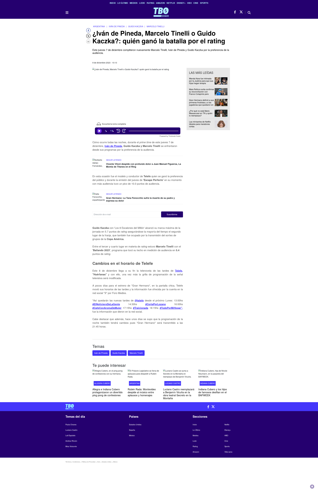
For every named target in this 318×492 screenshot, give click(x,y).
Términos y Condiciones (72, 462)
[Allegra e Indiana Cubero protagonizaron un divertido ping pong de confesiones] (108, 378)
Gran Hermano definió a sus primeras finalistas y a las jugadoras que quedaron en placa (201, 104)
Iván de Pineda (113, 146)
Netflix (171, 2)
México (132, 435)
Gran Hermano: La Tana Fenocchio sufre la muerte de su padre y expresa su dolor (140, 199)
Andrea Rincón (71, 441)
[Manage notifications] (312, 487)
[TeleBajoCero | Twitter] (241, 12)
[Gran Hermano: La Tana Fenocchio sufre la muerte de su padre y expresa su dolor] (98, 197)
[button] (172, 214)
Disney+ (181, 2)
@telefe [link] (139, 300)
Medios (134, 2)
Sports (204, 2)
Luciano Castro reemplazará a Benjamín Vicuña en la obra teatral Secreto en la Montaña (178, 393)
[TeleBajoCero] (111, 406)
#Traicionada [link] (140, 307)
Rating (150, 2)
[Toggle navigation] (67, 12)
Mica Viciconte (71, 446)
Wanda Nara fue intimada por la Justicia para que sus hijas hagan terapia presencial (201, 82)
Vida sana (228, 452)
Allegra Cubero (102, 383)
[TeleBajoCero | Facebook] (235, 12)
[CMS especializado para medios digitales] (231, 476)
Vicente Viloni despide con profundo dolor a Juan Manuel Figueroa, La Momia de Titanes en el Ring (143, 165)
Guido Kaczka (118, 353)
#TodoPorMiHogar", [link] (171, 307)
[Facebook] (88, 30)
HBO (189, 2)
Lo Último (122, 2)
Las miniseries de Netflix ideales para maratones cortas (200, 124)
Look (142, 2)
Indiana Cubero (207, 383)
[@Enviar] (88, 41)
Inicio (113, 2)
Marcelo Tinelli (136, 353)
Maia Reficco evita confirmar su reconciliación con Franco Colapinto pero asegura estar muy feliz (201, 93)
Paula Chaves (70, 424)
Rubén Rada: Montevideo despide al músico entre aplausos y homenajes (142, 392)
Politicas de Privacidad (88, 462)
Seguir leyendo (113, 160)
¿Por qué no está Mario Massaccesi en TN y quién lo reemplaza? (200, 113)
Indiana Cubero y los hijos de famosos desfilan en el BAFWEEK (212, 392)
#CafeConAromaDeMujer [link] (106, 307)
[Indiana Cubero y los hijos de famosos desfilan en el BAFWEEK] (214, 378)
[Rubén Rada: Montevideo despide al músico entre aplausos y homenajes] (143, 378)
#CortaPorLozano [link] (155, 304)
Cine (195, 2)
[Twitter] (88, 36)
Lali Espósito (70, 435)
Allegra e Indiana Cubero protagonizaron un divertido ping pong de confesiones (107, 392)
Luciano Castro (172, 383)
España (132, 430)
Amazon (160, 2)
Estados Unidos (135, 424)
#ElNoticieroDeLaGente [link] (106, 304)
